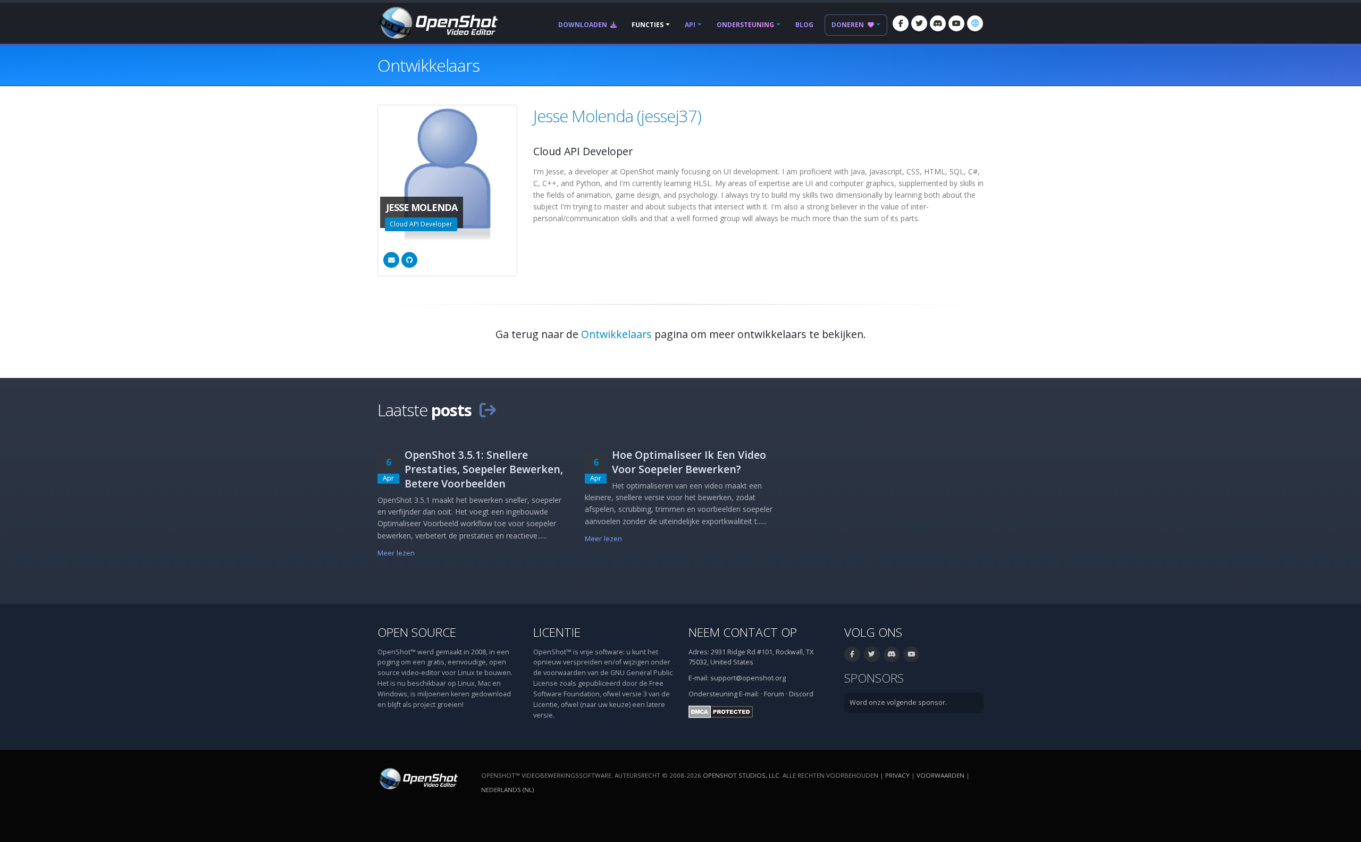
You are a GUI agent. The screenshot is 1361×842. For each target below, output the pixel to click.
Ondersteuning (745, 24)
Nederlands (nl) (507, 790)
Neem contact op (742, 632)
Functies (647, 24)
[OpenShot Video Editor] (437, 22)
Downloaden (583, 24)
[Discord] (938, 23)
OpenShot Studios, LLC (741, 775)
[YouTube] (956, 23)
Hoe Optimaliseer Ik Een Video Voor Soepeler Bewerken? (689, 462)
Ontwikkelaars (616, 334)
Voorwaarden (940, 775)
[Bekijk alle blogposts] (487, 410)
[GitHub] (409, 260)
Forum (774, 693)
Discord (801, 693)
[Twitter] (919, 23)
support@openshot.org (748, 678)
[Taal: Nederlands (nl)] (975, 23)
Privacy (897, 775)
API (690, 24)
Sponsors (874, 678)
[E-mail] (391, 260)
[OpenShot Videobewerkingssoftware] (417, 777)
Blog (804, 24)
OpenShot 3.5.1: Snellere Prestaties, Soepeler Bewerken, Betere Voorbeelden (484, 469)
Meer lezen (396, 553)
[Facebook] (901, 23)
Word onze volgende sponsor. (898, 702)
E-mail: (749, 693)
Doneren (848, 24)
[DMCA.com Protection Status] (720, 710)
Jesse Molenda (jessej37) (617, 116)
